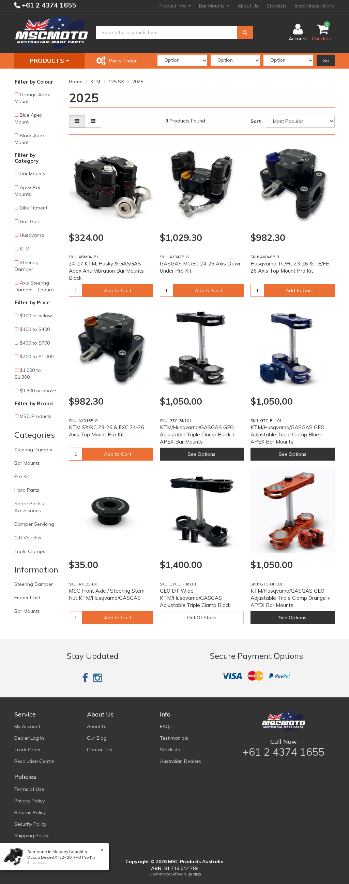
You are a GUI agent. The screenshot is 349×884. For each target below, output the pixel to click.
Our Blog (97, 738)
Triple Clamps (29, 551)
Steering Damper (27, 265)
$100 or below (36, 316)
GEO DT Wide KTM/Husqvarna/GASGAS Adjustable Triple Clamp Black (195, 598)
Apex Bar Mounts (28, 190)
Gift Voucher (28, 538)
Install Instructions (315, 6)
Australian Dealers (180, 761)
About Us (248, 6)
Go (325, 60)
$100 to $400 (35, 329)
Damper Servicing (34, 524)
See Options (201, 454)
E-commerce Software (167, 874)
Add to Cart (117, 290)
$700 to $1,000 (37, 356)
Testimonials (174, 738)
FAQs (166, 726)
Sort (256, 121)
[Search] (245, 32)
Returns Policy (30, 812)
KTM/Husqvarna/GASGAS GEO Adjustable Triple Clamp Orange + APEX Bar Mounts (290, 598)
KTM (24, 249)
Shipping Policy (31, 835)
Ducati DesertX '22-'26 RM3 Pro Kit (61, 857)
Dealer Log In (29, 738)
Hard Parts (26, 490)
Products (48, 60)
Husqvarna (32, 235)
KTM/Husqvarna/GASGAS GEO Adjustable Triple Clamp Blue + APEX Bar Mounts (287, 434)
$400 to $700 (35, 343)
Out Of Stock (201, 617)
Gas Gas (29, 221)
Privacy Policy (29, 801)
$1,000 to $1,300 (28, 373)
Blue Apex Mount (28, 118)
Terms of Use (29, 789)
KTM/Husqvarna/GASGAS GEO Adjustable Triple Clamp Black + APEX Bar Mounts (197, 434)
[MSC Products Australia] (51, 32)
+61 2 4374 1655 (48, 5)
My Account (27, 726)
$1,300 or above (38, 391)
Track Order (27, 750)
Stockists (277, 6)
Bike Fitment (33, 208)
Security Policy (30, 824)
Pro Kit (21, 476)
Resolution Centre (34, 761)
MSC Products (35, 416)
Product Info (172, 6)
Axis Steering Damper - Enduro (34, 286)
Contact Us (99, 750)
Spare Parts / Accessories (29, 507)
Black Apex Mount (30, 138)
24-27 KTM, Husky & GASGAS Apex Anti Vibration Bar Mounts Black (106, 270)
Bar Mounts (212, 6)
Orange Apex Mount (32, 97)
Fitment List (27, 597)
